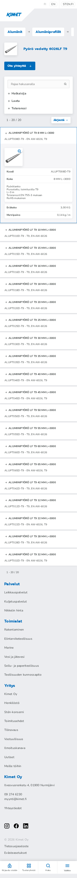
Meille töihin (12, 766)
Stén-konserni (14, 712)
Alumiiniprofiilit (48, 31)
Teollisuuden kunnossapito (22, 675)
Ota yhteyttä (16, 66)
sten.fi (68, 4)
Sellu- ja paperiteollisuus (21, 666)
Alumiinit (14, 31)
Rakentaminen (14, 630)
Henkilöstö (11, 703)
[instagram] (6, 825)
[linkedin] (25, 825)
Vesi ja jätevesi (14, 657)
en (53, 4)
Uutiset (9, 757)
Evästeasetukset (15, 853)
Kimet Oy (10, 694)
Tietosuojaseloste (16, 846)
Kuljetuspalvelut (15, 602)
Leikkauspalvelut (15, 592)
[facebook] (16, 825)
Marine (9, 648)
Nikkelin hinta (13, 610)
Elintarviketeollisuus (18, 639)
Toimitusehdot (14, 721)
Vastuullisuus (13, 739)
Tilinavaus (11, 730)
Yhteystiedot (13, 808)
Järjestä (58, 120)
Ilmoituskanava (14, 748)
